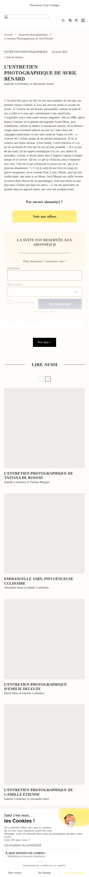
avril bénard (24, 322)
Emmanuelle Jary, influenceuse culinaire (38, 581)
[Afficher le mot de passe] (76, 292)
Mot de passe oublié (44, 311)
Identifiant (13, 268)
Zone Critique (51, 5)
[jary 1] (44, 533)
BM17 (37, 322)
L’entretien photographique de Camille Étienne (38, 792)
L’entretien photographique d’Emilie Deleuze (35, 686)
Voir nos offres (44, 216)
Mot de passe (14, 284)
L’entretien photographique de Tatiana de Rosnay (38, 475)
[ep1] (44, 428)
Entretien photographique (26, 51)
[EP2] (44, 744)
